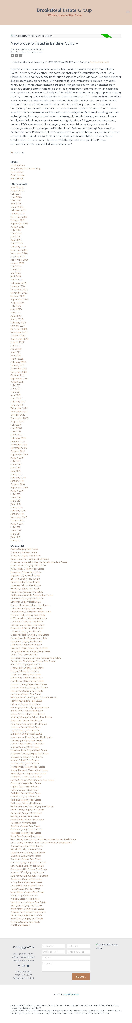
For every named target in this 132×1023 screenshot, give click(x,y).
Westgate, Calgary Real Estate (26, 905)
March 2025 (17, 243)
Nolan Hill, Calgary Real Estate (26, 777)
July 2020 (16, 425)
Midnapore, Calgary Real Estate (27, 757)
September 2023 (19, 299)
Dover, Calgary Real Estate (24, 654)
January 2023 (18, 326)
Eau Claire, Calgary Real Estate (26, 664)
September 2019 (19, 454)
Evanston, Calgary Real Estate (26, 674)
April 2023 (16, 316)
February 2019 (18, 477)
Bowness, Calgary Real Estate (26, 585)
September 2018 (19, 487)
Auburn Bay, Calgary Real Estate (27, 569)
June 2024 (16, 269)
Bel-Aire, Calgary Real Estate (25, 579)
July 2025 (16, 230)
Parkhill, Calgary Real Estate (25, 796)
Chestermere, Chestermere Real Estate (31, 611)
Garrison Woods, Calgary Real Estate (29, 687)
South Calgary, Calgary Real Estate (28, 862)
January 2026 (18, 213)
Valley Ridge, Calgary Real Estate (27, 892)
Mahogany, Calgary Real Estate (26, 740)
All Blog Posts (18, 165)
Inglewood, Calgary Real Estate (27, 711)
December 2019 (19, 444)
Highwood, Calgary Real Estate (26, 701)
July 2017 (15, 527)
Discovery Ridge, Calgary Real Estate (29, 648)
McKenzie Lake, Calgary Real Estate (29, 750)
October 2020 (18, 415)
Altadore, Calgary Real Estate (26, 555)
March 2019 (16, 474)
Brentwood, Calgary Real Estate (27, 592)
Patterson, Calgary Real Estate (26, 803)
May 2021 (15, 392)
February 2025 (18, 246)
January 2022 (18, 365)
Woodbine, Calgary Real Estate (26, 915)
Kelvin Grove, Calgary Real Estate (28, 714)
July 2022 (16, 345)
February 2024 (18, 283)
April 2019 (16, 471)
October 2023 (18, 296)
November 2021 (19, 372)
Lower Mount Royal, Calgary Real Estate (31, 737)
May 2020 (16, 431)
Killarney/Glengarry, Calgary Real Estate (31, 717)
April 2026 (16, 203)
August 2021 (17, 382)
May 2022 (16, 352)
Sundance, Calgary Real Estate (26, 879)
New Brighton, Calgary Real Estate (28, 773)
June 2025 (16, 233)
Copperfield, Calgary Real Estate (27, 628)
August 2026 (17, 190)
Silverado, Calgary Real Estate (26, 856)
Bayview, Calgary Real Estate (25, 575)
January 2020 (18, 441)
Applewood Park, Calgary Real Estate (30, 559)
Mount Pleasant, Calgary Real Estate (29, 770)
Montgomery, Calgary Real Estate (28, 767)
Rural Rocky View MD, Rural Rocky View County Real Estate (41, 843)
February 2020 (18, 438)
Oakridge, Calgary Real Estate (26, 783)
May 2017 (15, 534)
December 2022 (19, 329)
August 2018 (17, 491)
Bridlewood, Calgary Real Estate (27, 598)
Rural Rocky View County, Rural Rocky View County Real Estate (43, 839)
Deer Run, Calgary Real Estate (26, 644)
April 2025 (16, 240)
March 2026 (17, 207)
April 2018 (16, 504)
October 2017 (18, 520)
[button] (19, 966)
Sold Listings (17, 178)
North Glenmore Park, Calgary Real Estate (32, 780)
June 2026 (16, 197)
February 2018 (18, 511)
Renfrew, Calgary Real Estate (25, 826)
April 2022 (16, 355)
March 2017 (16, 540)
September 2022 (19, 339)
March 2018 (17, 507)
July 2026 (16, 194)
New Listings (17, 172)
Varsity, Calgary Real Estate (24, 895)
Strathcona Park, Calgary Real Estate (29, 876)
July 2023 (16, 306)
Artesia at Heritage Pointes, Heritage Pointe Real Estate (39, 562)
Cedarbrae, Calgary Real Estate (26, 608)
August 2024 (17, 263)
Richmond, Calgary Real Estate (26, 829)
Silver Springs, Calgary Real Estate (28, 852)
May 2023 (16, 312)
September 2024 (19, 260)
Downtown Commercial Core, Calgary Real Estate (36, 658)
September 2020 (19, 418)
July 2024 (16, 266)
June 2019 (16, 464)
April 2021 (16, 395)
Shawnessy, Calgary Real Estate (27, 846)
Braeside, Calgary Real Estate (25, 588)
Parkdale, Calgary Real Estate (26, 793)
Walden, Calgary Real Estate (25, 899)
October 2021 (18, 375)
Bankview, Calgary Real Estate (26, 572)
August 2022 (17, 342)
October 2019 (18, 451)
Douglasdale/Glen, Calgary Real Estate (30, 651)
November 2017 (19, 517)
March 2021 (16, 398)
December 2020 (19, 408)
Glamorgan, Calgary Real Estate (27, 691)
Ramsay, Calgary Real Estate (25, 816)
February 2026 (18, 210)
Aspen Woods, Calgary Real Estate (28, 565)
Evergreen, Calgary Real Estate (27, 677)
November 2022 (19, 332)
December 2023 (19, 289)
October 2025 (18, 220)
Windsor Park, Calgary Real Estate (28, 912)
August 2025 (17, 227)
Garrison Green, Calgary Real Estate (29, 684)
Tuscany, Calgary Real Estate (25, 889)
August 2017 (17, 524)
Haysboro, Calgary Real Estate (26, 694)
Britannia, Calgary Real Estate (26, 602)
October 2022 (18, 336)
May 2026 (15, 200)
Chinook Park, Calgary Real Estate (28, 615)
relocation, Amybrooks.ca (23, 823)
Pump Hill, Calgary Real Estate (26, 813)
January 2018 (17, 514)
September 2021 (19, 378)
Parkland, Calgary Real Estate (26, 800)
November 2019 (19, 448)
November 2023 (19, 293)
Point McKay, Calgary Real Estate (27, 810)
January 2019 (17, 481)
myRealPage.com (71, 994)
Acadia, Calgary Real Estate (24, 549)
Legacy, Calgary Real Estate (25, 730)
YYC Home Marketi (20, 925)
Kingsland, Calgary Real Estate (26, 720)
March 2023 (17, 319)
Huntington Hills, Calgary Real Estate (30, 707)
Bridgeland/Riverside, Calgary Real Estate (32, 595)
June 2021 (16, 388)
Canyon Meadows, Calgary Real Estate (30, 605)
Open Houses (18, 175)
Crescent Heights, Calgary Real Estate (30, 635)
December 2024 (19, 250)
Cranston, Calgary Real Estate (26, 631)
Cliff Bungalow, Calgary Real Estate (29, 618)
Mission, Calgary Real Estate (25, 763)
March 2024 (17, 279)
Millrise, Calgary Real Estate (25, 760)
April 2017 (16, 537)
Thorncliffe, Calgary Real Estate (27, 886)
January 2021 (17, 405)
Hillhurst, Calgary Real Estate (26, 704)
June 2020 (16, 428)
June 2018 (16, 497)
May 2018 (15, 501)
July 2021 (15, 385)
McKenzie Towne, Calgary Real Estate (30, 753)
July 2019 (15, 461)
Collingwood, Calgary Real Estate (28, 625)
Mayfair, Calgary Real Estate (25, 747)
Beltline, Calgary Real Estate (31, 52)
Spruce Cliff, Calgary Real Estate (27, 872)
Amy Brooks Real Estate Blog (26, 168)
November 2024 (19, 253)
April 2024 (16, 276)
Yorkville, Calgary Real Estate (25, 922)
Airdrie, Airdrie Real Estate (24, 552)
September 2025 (19, 223)
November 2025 (19, 217)
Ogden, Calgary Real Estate (25, 786)
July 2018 (15, 494)
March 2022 (17, 359)
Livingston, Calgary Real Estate (26, 734)
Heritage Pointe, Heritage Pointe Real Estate (33, 697)
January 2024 (18, 286)
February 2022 (18, 362)
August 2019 (17, 458)
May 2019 (15, 468)
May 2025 (15, 236)
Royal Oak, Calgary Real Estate (26, 836)
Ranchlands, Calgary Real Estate (27, 819)
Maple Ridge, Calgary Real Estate (28, 744)
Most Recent (17, 187)
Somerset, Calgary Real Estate (26, 859)
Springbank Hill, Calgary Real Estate (29, 869)
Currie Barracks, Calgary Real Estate (29, 638)
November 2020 (19, 411)
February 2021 (18, 402)
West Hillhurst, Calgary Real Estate (28, 902)
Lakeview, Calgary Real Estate (26, 727)
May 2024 (16, 273)
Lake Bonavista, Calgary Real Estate (29, 724)
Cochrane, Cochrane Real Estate (27, 621)
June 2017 (16, 530)
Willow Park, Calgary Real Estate (27, 909)
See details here (99, 62)
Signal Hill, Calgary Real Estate (26, 849)
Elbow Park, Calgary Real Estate (27, 668)
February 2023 (18, 322)
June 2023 (16, 309)
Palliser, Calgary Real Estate (25, 790)
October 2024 (18, 256)
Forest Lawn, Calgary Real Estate (27, 681)
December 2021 (19, 369)
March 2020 (17, 435)
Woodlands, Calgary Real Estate (27, 919)
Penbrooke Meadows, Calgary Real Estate (32, 806)
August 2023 (17, 302)
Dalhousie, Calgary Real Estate (26, 641)
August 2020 (17, 421)
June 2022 (16, 349)
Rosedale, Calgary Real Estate (26, 833)
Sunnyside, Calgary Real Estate (26, 882)
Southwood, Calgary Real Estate (27, 866)
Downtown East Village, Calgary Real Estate (33, 661)
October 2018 (18, 484)
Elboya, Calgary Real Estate (25, 671)
